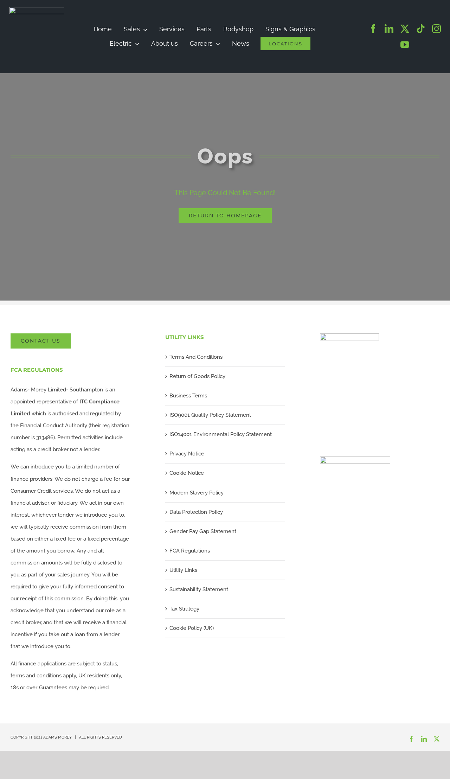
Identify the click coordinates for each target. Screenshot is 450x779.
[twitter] (404, 28)
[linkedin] (389, 28)
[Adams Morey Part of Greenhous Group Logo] (62, 9)
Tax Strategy (184, 609)
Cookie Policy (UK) (191, 628)
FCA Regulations (189, 551)
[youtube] (404, 44)
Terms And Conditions (196, 357)
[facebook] (373, 28)
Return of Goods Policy (197, 376)
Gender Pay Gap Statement (202, 531)
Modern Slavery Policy (196, 493)
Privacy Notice (186, 454)
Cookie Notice (186, 473)
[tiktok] (420, 28)
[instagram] (436, 28)
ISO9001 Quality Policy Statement (210, 415)
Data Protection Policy (196, 512)
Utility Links (183, 570)
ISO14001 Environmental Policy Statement (220, 434)
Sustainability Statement (198, 589)
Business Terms (188, 395)
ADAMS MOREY (57, 737)
